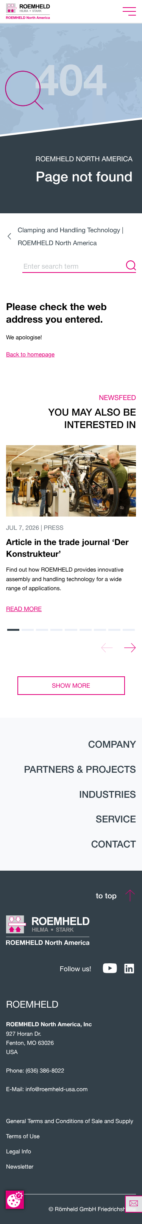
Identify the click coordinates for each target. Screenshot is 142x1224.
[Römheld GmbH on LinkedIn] (129, 969)
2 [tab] (28, 630)
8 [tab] (114, 630)
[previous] (107, 648)
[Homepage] (37, 11)
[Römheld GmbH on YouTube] (110, 969)
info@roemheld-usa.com (56, 1089)
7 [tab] (100, 630)
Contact (113, 844)
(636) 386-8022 (45, 1070)
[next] (130, 648)
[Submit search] (131, 266)
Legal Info (18, 1151)
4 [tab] (56, 630)
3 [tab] (42, 630)
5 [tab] (71, 630)
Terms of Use (23, 1136)
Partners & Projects (80, 769)
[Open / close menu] (129, 11)
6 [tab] (86, 630)
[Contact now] (133, 1204)
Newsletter (19, 1166)
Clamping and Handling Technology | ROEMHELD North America (70, 236)
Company (112, 744)
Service (116, 819)
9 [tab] (129, 630)
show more (71, 685)
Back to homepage (30, 354)
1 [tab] (13, 630)
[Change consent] (15, 1200)
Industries (107, 794)
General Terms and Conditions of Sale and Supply (69, 1121)
